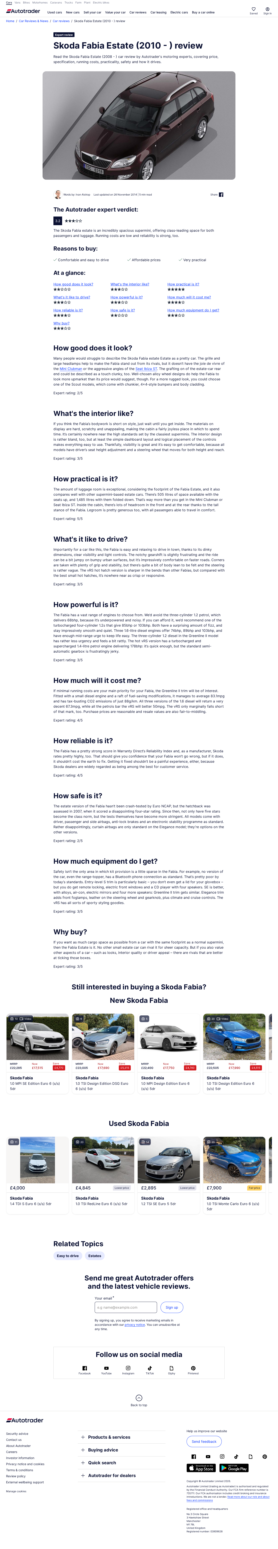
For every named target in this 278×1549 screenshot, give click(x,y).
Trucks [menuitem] (69, 2)
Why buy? (61, 323)
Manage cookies (16, 1491)
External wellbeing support (25, 1482)
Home (10, 21)
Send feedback (204, 1441)
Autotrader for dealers (112, 1475)
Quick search (102, 1462)
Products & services (109, 1437)
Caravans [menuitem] (56, 2)
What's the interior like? (130, 284)
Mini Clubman (71, 368)
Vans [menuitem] (17, 2)
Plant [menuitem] (87, 2)
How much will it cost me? (189, 297)
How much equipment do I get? (193, 310)
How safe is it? (123, 310)
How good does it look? (73, 284)
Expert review (64, 34)
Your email (103, 1298)
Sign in (267, 13)
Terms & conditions (19, 1470)
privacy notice (135, 1324)
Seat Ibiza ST (146, 368)
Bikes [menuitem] (26, 2)
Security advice (17, 1433)
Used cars (54, 12)
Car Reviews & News (33, 21)
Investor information (20, 1458)
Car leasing (159, 12)
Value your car (115, 12)
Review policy (16, 1476)
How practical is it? (183, 284)
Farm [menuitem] (78, 2)
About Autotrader (18, 1446)
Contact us (14, 1439)
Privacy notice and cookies (25, 1464)
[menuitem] (55, 12)
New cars (73, 12)
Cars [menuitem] (9, 2)
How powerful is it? (127, 297)
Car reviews (138, 12)
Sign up (172, 1307)
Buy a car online (203, 12)
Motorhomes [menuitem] (40, 2)
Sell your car (92, 12)
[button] (139, 125)
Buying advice (103, 1450)
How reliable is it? (68, 310)
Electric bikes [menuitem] (101, 2)
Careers (11, 1452)
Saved (254, 13)
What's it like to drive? (71, 297)
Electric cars (179, 12)
